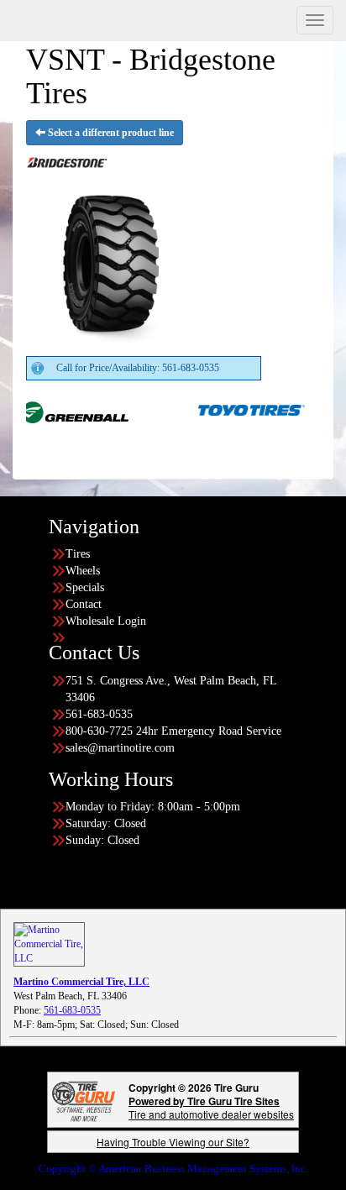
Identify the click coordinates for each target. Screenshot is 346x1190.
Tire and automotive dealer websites (211, 1107)
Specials (85, 587)
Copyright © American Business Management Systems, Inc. (173, 1168)
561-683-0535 (72, 1010)
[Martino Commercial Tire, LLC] (49, 943)
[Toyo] (236, 409)
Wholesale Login (106, 621)
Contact (84, 604)
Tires (78, 554)
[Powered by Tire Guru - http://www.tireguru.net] (83, 1100)
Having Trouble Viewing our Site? (173, 1142)
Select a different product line (109, 133)
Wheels (83, 570)
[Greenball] (60, 409)
